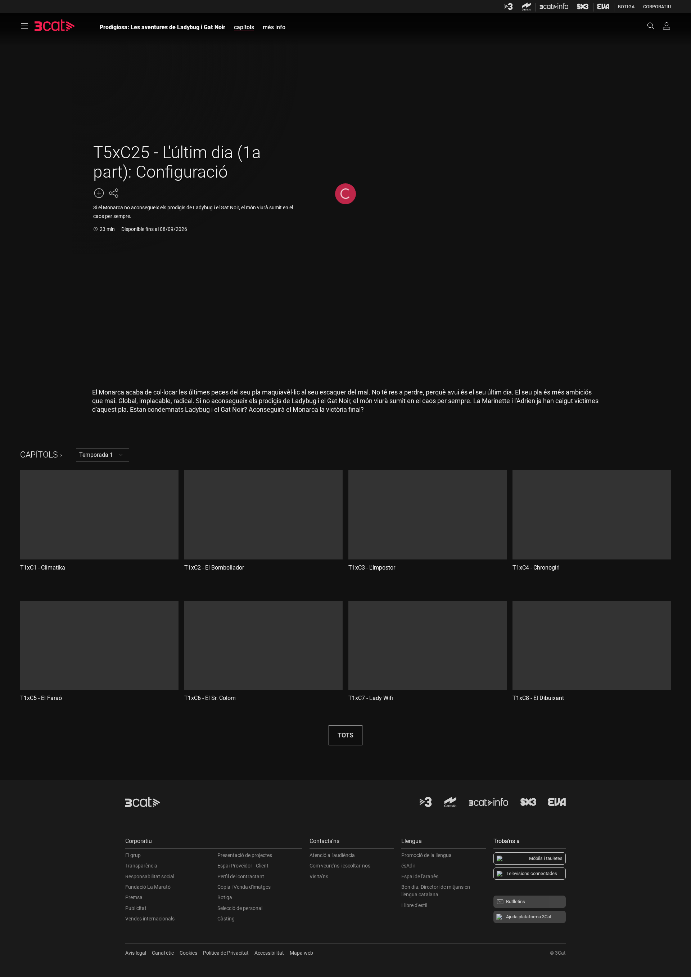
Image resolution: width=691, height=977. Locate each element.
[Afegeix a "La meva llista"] (99, 193)
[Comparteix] (113, 193)
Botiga (626, 6)
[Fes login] (666, 26)
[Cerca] (654, 26)
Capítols (39, 455)
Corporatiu (657, 6)
